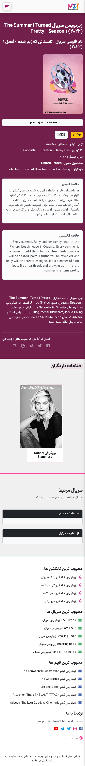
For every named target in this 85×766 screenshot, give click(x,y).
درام (73, 144)
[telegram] (31, 345)
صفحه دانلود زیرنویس (42, 122)
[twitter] (40, 345)
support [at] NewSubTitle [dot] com (60, 722)
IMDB (61, 134)
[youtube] (56, 728)
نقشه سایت (71, 739)
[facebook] (48, 345)
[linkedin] (14, 345)
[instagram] (75, 728)
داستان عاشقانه (56, 144)
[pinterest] (23, 345)
